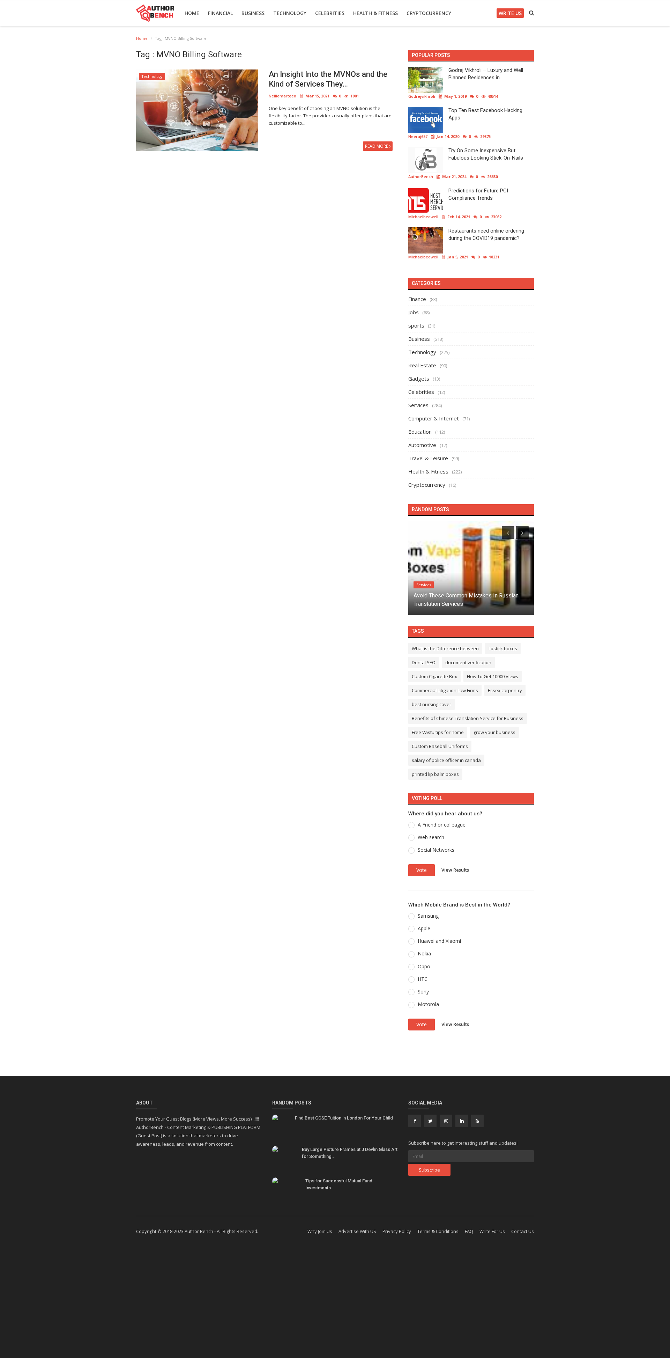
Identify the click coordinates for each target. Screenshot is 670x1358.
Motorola (428, 1004)
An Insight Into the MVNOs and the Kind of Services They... (328, 79)
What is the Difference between (445, 648)
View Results (455, 869)
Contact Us (522, 1231)
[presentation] (508, 532)
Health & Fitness (375, 13)
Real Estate (422, 365)
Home (192, 13)
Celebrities (329, 13)
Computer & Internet (433, 418)
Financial (220, 13)
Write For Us (492, 1231)
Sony (423, 991)
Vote (421, 870)
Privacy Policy (396, 1231)
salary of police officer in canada (446, 760)
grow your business (494, 732)
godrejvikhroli (421, 96)
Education (420, 431)
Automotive (422, 444)
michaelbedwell (423, 216)
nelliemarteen (282, 95)
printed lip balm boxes (435, 774)
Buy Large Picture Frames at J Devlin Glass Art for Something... (349, 1153)
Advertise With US (357, 1231)
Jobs (413, 312)
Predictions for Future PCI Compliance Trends (478, 194)
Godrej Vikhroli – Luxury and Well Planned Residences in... (485, 74)
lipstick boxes (503, 648)
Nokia (424, 953)
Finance (417, 298)
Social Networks (436, 849)
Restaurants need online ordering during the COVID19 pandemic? (486, 234)
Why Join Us (319, 1231)
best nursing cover (431, 704)
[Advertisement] (335, 1302)
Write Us (510, 13)
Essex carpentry (505, 690)
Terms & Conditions (438, 1231)
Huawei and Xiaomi (439, 941)
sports (416, 325)
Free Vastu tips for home (438, 732)
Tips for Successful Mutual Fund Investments (338, 1184)
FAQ (469, 1231)
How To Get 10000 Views (492, 676)
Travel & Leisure (428, 458)
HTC (422, 979)
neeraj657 (417, 136)
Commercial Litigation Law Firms (445, 690)
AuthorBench (420, 176)
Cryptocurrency (429, 13)
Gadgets (418, 378)
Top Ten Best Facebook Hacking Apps (485, 114)
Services (418, 405)
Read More (377, 146)
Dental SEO (424, 662)
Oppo (424, 966)
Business (253, 13)
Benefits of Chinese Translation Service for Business (467, 718)
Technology (289, 13)
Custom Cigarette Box (434, 676)
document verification (468, 662)
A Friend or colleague (442, 824)
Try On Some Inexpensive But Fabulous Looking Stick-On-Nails (485, 154)
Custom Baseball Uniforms (440, 746)
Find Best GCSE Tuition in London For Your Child (344, 1118)
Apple (424, 928)
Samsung (428, 915)
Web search (431, 837)
